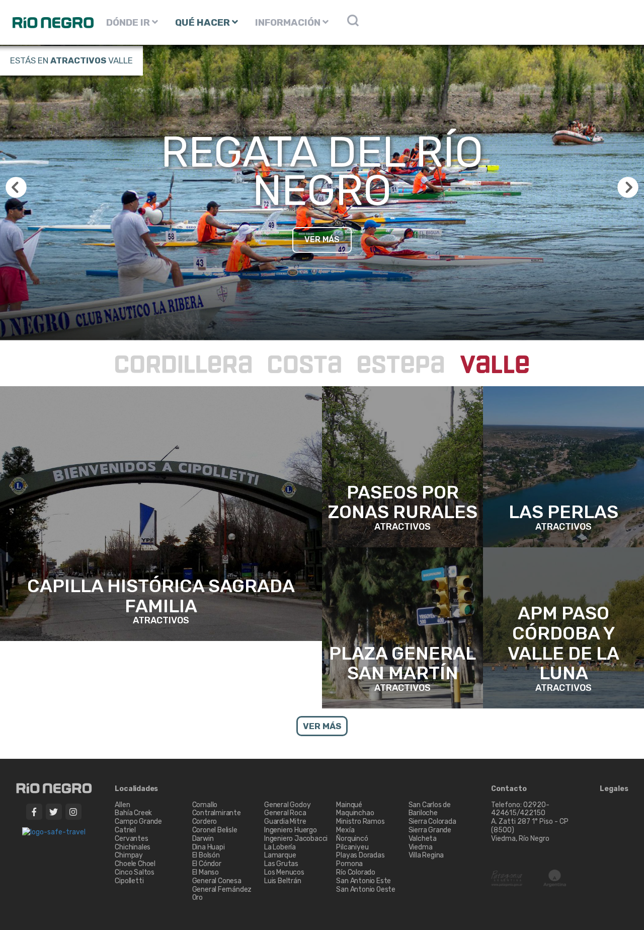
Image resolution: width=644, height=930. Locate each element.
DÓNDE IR (129, 22)
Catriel (125, 830)
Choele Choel (135, 864)
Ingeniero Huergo (290, 830)
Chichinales (132, 847)
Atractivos (78, 60)
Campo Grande (138, 821)
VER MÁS (322, 239)
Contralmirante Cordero (216, 817)
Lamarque (280, 855)
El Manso (205, 872)
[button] (628, 187)
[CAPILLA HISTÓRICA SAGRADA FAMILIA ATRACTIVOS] (161, 513)
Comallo (205, 805)
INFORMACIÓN (289, 22)
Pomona (349, 864)
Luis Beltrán (282, 881)
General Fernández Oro (222, 893)
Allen (122, 805)
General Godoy (287, 805)
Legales (614, 789)
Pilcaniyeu (352, 847)
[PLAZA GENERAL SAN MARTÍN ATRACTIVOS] (402, 627)
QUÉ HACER (203, 22)
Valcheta (423, 838)
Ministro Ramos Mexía (360, 825)
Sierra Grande (430, 830)
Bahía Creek (133, 813)
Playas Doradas (360, 855)
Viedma (421, 847)
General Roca (285, 813)
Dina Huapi (208, 847)
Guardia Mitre (285, 821)
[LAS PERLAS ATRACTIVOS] (563, 466)
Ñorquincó (352, 838)
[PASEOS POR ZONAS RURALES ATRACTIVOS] (402, 466)
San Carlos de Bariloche (430, 809)
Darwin (203, 838)
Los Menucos (284, 872)
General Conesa (217, 881)
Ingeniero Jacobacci (296, 838)
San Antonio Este (363, 881)
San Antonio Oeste (365, 889)
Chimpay (129, 855)
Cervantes (131, 838)
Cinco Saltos (134, 872)
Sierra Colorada (432, 821)
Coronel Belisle (214, 830)
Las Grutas (281, 864)
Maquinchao (355, 813)
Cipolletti (129, 881)
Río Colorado (355, 872)
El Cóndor (206, 864)
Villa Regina (426, 855)
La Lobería (280, 847)
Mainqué (349, 805)
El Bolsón (206, 855)
